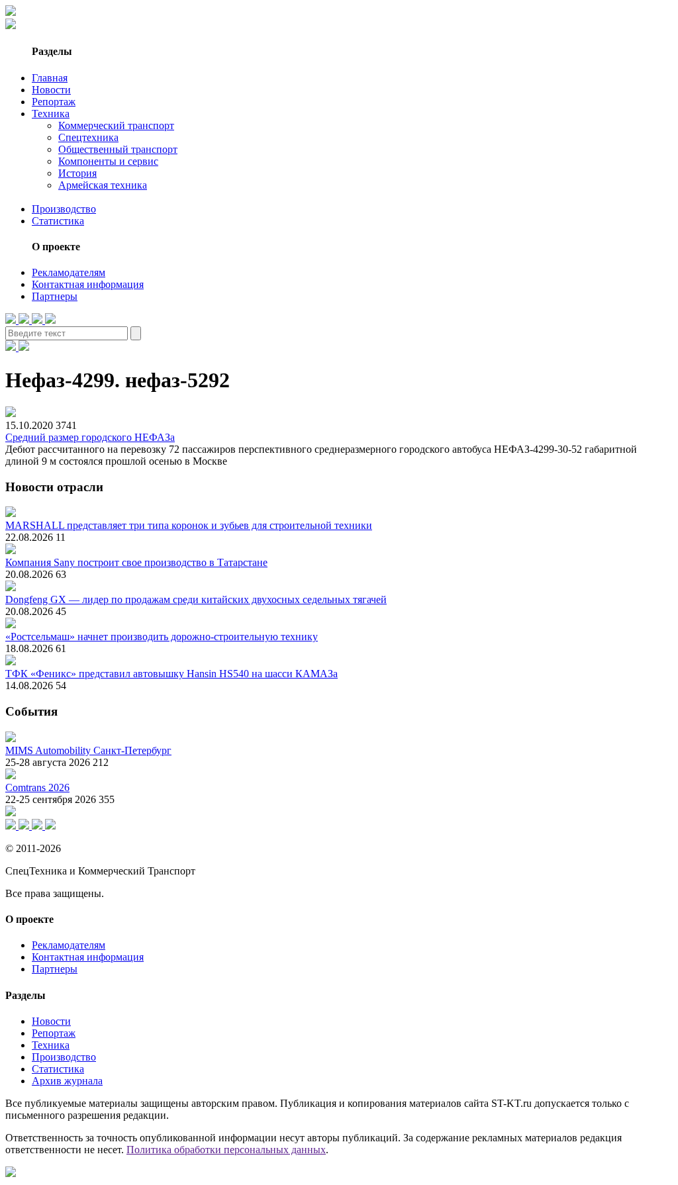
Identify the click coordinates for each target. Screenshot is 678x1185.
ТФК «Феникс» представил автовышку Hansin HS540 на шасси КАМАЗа (171, 673)
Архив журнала (67, 1080)
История (77, 173)
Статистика (58, 220)
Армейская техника (102, 185)
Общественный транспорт (117, 149)
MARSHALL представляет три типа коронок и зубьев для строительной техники (188, 525)
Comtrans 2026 (37, 787)
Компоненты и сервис (108, 161)
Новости (51, 89)
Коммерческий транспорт (116, 125)
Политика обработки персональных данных (226, 1149)
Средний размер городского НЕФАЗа (90, 437)
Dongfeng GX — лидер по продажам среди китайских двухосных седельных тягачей (196, 599)
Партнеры (54, 296)
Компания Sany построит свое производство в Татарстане (136, 562)
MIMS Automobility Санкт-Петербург (88, 750)
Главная (50, 77)
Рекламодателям (68, 272)
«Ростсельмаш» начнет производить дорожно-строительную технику (161, 636)
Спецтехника (88, 137)
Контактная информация (88, 284)
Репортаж (53, 101)
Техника (51, 113)
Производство (64, 208)
